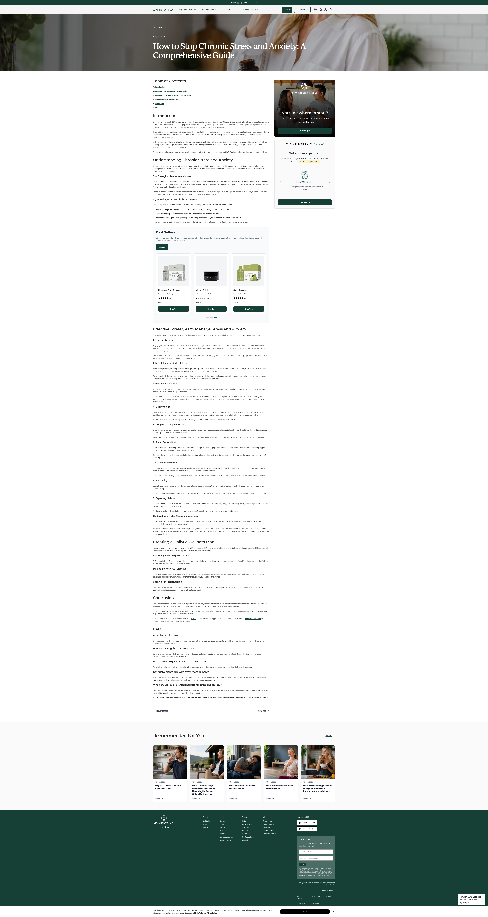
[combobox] (302, 858)
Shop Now (173, 309)
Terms (327, 875)
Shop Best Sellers (186, 9)
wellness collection (253, 618)
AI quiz (193, 618)
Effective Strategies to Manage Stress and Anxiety (173, 95)
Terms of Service (300, 897)
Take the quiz (304, 130)
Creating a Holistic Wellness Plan (167, 99)
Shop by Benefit (209, 9)
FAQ (156, 108)
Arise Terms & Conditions (302, 904)
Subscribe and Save (249, 9)
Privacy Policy (212, 913)
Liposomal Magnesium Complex (209, 290)
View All (162, 247)
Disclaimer (327, 896)
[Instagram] (162, 827)
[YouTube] (168, 827)
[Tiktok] (165, 827)
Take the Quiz (302, 9)
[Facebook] (159, 827)
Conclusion (159, 103)
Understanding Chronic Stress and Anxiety (171, 91)
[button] (207, 317)
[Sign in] (325, 9)
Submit (302, 864)
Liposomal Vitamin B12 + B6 (245, 290)
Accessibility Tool (328, 891)
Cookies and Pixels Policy (194, 913)
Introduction (159, 87)
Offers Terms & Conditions (315, 904)
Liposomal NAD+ (165, 290)
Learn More (305, 202)
